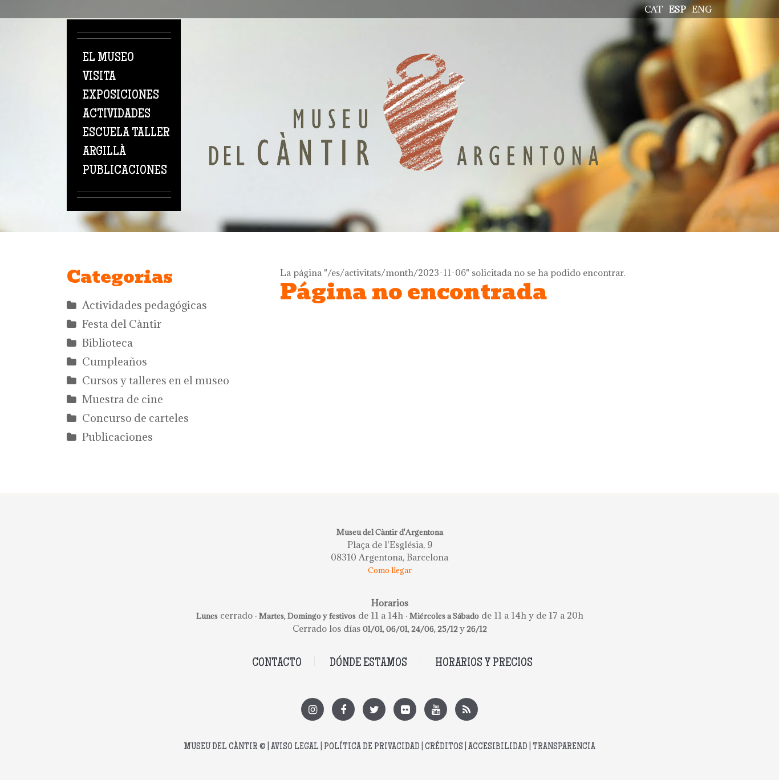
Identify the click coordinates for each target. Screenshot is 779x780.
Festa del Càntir (121, 324)
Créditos (444, 747)
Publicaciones (125, 171)
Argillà (104, 152)
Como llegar (390, 570)
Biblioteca (107, 343)
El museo (108, 58)
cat (653, 9)
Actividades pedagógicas (144, 305)
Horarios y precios (484, 663)
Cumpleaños (114, 361)
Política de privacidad (372, 747)
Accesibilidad (498, 747)
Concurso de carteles (135, 418)
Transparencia (564, 747)
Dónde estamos (368, 663)
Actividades (117, 114)
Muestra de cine (122, 399)
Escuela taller (126, 133)
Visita (99, 77)
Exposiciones (121, 96)
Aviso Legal (295, 747)
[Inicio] (403, 60)
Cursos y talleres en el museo (155, 380)
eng (702, 9)
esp (677, 9)
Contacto (277, 663)
